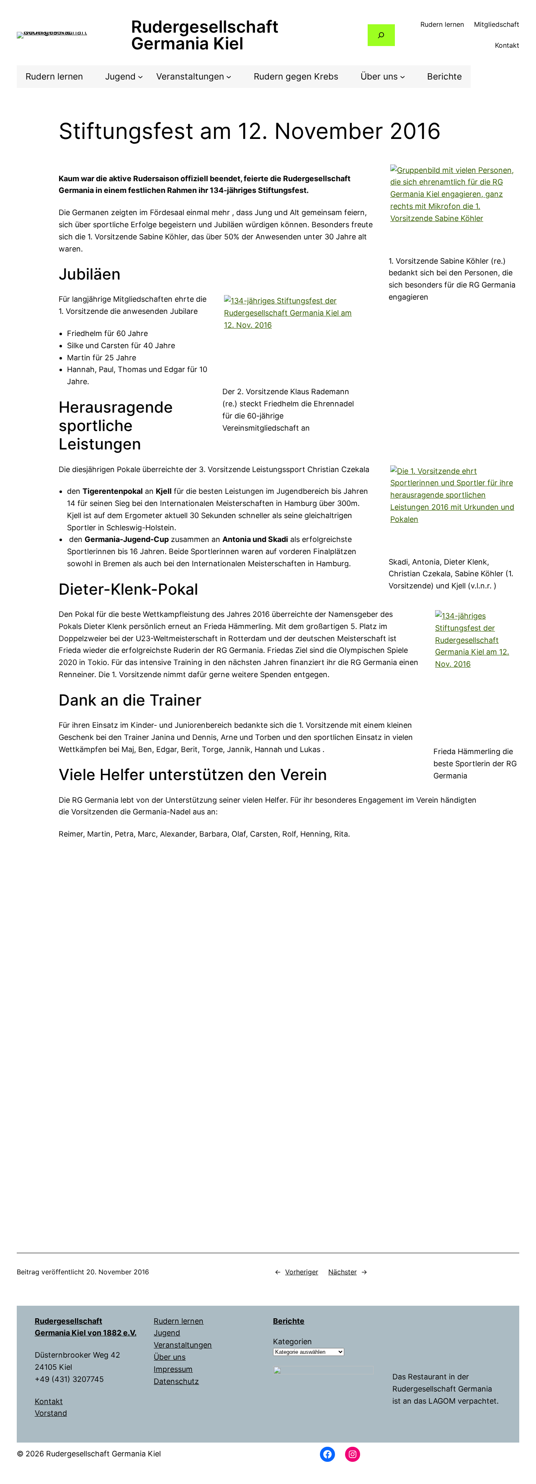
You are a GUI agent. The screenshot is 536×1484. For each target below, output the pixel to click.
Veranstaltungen (183, 1344)
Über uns (170, 1357)
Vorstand (51, 1413)
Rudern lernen (179, 1321)
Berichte (288, 1321)
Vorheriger (301, 1272)
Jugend (167, 1332)
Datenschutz (176, 1381)
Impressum (173, 1369)
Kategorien (292, 1341)
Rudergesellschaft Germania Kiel (204, 35)
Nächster (342, 1272)
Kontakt (49, 1401)
